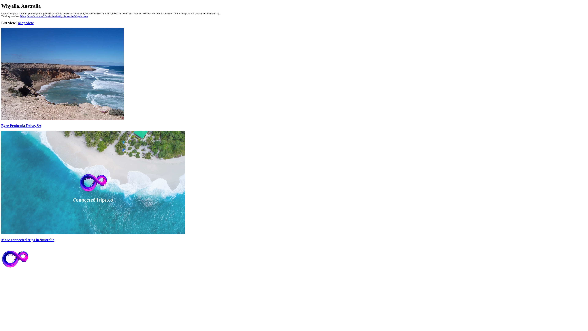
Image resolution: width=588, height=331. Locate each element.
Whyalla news (81, 16)
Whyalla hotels (50, 16)
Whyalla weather (66, 16)
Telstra (23, 16)
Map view (26, 23)
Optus (30, 16)
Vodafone (38, 16)
